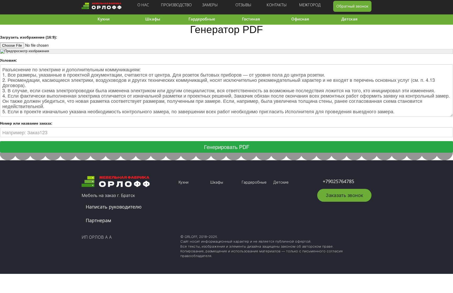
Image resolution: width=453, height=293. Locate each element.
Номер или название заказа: (26, 123)
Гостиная (251, 19)
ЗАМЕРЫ (210, 4)
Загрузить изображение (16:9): (28, 37)
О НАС (143, 4)
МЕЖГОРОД (310, 4)
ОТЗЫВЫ (243, 4)
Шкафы (152, 19)
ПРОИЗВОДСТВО (176, 4)
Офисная (300, 19)
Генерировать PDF (226, 147)
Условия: (8, 60)
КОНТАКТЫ (277, 4)
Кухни (104, 19)
